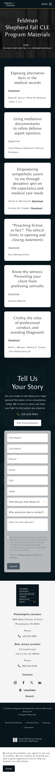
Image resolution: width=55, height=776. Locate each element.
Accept (9, 768)
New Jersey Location (27, 644)
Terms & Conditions (13, 722)
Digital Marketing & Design (30, 740)
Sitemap (46, 722)
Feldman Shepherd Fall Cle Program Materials (27, 48)
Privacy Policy (24, 555)
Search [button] (29, 696)
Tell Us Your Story (27, 383)
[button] (50, 4)
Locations (30, 690)
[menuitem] (15, 682)
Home (26, 45)
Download (13, 247)
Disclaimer (29, 727)
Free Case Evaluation (27, 422)
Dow (10, 141)
